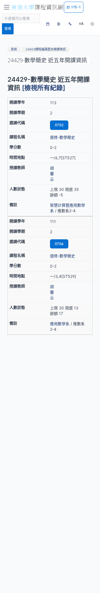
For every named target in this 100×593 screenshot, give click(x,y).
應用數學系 (59, 323)
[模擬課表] (47, 23)
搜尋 (7, 29)
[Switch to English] (70, 23)
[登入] (58, 23)
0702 (59, 125)
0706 (59, 244)
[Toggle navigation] (6, 7)
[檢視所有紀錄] (43, 88)
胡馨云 (52, 173)
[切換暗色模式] (92, 23)
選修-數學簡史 (62, 137)
